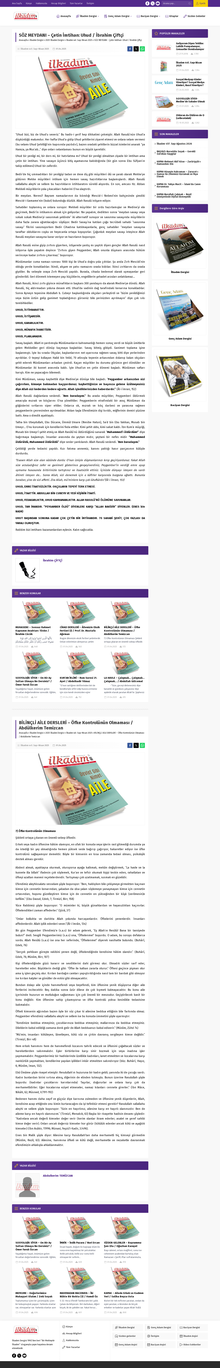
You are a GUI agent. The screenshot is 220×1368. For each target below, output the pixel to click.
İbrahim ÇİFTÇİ (52, 560)
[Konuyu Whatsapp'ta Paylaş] (142, 48)
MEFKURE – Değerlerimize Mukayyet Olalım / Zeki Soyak (33, 1295)
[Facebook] (147, 3)
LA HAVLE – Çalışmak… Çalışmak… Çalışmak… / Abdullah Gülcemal (124, 679)
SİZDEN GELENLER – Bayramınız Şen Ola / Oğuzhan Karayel (122, 1244)
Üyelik (202, 3)
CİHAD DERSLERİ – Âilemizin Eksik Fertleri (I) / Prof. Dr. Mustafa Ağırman (80, 631)
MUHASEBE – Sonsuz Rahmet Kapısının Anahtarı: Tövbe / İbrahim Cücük (33, 631)
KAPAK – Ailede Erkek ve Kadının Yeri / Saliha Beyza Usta (124, 1295)
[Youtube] (158, 3)
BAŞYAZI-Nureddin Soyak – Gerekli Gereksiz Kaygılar (176, 152)
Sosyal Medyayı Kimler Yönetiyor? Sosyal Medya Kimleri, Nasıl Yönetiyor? (190, 82)
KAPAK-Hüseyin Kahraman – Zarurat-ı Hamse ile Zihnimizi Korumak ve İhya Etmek (177, 174)
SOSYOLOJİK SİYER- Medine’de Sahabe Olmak (190, 100)
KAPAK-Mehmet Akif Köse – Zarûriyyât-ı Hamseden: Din (179, 162)
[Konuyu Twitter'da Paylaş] (136, 48)
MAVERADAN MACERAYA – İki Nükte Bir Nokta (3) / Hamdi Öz (79, 1295)
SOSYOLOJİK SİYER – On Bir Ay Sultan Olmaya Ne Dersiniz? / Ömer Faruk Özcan (33, 681)
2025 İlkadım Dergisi (55, 40)
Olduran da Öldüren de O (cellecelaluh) (190, 117)
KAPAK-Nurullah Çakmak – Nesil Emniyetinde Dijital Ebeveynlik (174, 195)
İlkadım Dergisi (36, 40)
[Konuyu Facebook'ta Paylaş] (130, 48)
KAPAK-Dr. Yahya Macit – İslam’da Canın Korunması (179, 185)
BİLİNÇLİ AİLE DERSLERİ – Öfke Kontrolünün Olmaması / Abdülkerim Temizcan (122, 631)
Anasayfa (23, 40)
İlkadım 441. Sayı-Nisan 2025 (79, 40)
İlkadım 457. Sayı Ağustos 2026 (174, 143)
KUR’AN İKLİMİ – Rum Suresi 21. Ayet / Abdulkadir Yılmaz (78, 679)
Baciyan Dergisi (180, 405)
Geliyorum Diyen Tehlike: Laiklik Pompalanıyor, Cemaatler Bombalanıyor (190, 46)
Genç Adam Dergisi (180, 338)
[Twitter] (153, 3)
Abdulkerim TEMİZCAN (58, 1175)
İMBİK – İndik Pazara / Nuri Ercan (80, 1242)
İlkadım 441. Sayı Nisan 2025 (189, 64)
